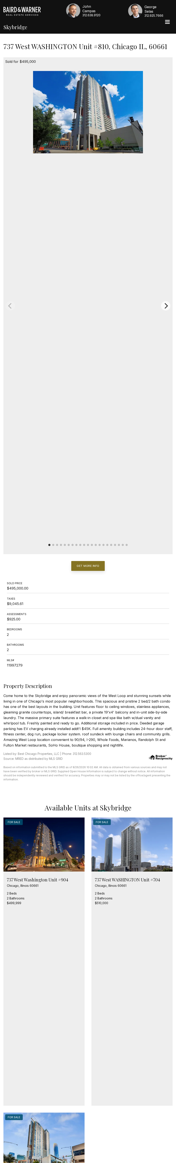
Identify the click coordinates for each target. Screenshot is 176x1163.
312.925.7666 (153, 15)
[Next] (165, 306)
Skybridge (15, 27)
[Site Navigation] (167, 22)
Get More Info (88, 565)
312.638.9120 (91, 15)
